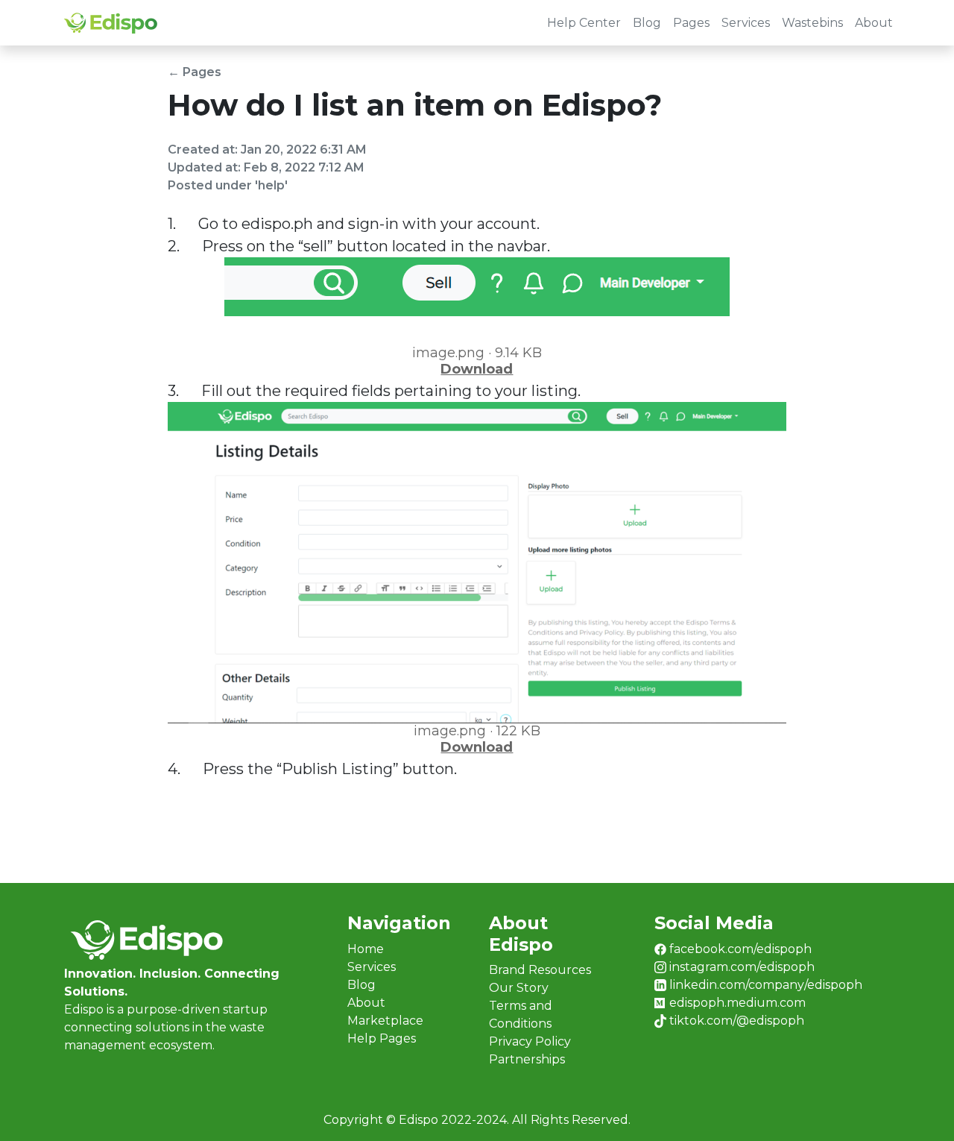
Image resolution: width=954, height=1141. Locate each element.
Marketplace (385, 1020)
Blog (647, 23)
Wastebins (812, 23)
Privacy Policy (530, 1041)
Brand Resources (540, 970)
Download (476, 369)
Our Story (519, 988)
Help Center (584, 23)
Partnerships (527, 1059)
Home (365, 949)
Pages (691, 23)
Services (745, 23)
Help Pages (381, 1038)
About (874, 23)
